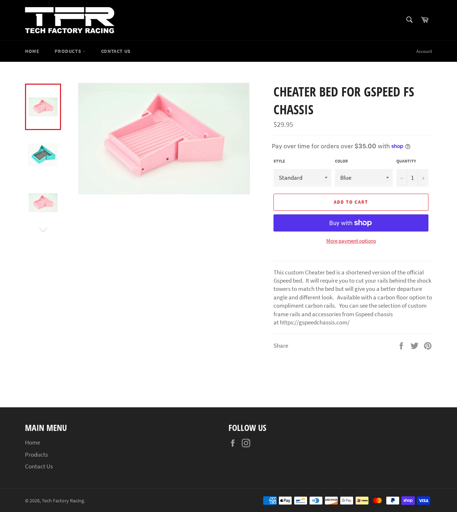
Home (32, 51)
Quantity (406, 161)
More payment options (351, 240)
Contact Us (116, 51)
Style (279, 161)
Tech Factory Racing (63, 501)
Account (424, 51)
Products (68, 51)
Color (341, 161)
